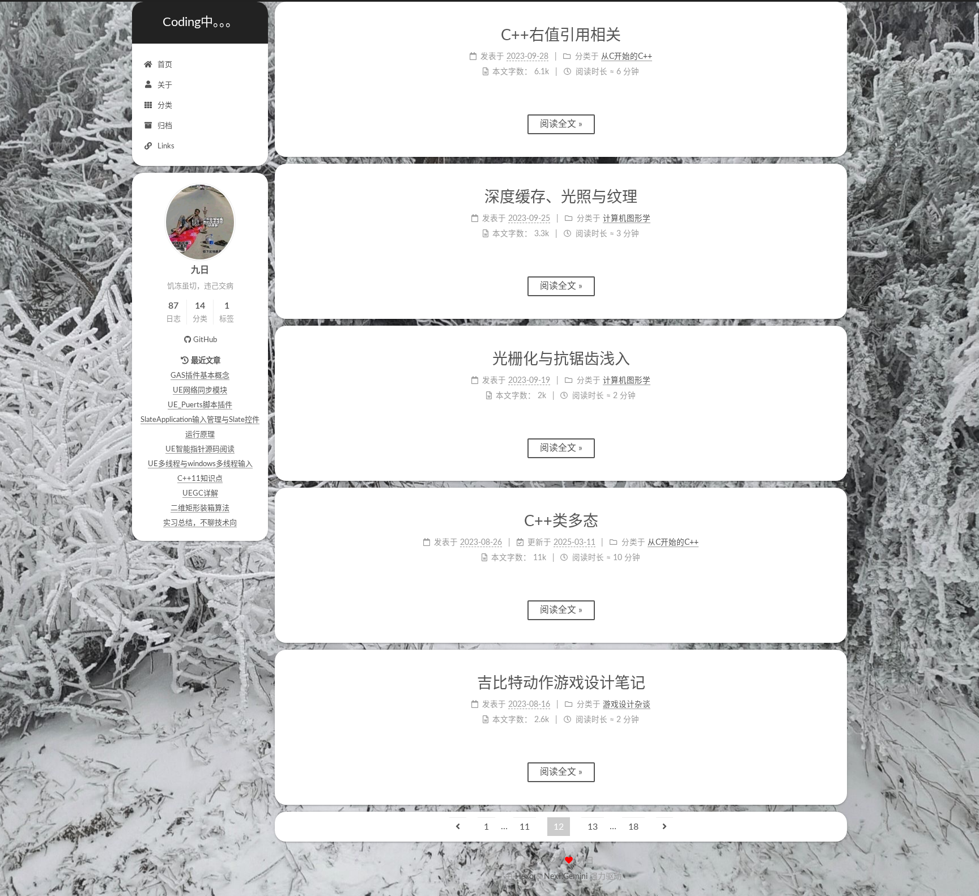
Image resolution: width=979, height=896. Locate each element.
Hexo (524, 877)
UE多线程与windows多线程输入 (200, 464)
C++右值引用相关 (561, 35)
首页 (165, 65)
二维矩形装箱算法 (200, 508)
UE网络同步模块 (200, 390)
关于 (165, 85)
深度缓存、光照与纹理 (560, 197)
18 (633, 826)
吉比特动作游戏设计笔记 (561, 683)
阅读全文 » (561, 124)
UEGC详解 (200, 493)
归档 (165, 126)
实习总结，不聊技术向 (200, 523)
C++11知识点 (200, 479)
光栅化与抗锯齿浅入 (561, 359)
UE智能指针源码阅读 (200, 449)
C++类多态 (561, 521)
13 (593, 826)
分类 (165, 105)
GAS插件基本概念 (200, 375)
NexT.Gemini (566, 877)
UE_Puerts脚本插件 (200, 405)
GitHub (205, 340)
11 (525, 826)
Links (166, 146)
